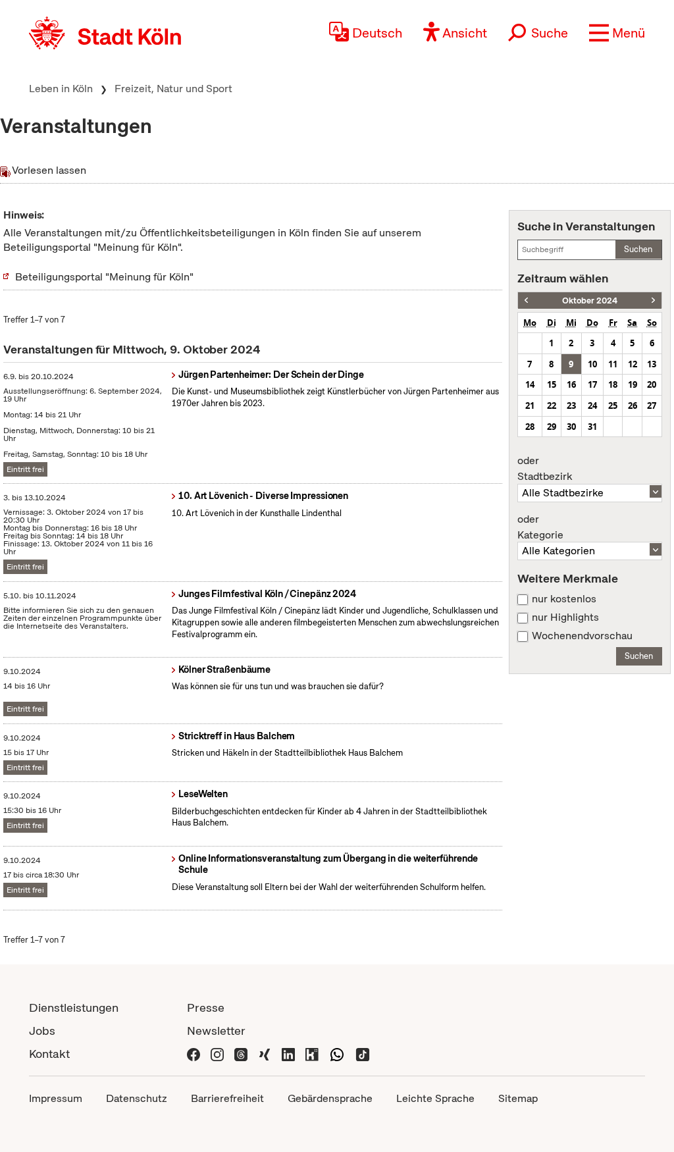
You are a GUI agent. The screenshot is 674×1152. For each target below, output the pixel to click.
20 (651, 384)
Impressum (55, 1098)
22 (551, 405)
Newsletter (216, 1030)
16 (571, 384)
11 (612, 364)
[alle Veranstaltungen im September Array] (526, 300)
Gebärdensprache (330, 1098)
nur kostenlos (564, 599)
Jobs (42, 1030)
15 (551, 384)
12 (632, 364)
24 (592, 405)
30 (571, 426)
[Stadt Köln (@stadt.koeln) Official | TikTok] (362, 1053)
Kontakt (49, 1053)
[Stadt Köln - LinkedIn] (288, 1053)
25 (612, 405)
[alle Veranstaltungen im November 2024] (653, 300)
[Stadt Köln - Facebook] (193, 1053)
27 (651, 405)
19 (632, 384)
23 (571, 405)
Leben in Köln (61, 88)
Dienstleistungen (73, 1007)
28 (529, 426)
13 (651, 364)
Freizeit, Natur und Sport (173, 88)
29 (551, 426)
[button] (617, 32)
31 (592, 426)
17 (592, 384)
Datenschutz (136, 1098)
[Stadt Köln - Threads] (240, 1053)
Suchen (638, 249)
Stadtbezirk (544, 468)
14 (529, 384)
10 (592, 364)
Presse (205, 1007)
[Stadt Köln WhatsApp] (337, 1053)
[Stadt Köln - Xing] (264, 1053)
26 (632, 405)
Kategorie (540, 527)
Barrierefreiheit (227, 1098)
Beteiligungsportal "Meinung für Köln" (104, 277)
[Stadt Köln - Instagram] (217, 1053)
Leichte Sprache (435, 1098)
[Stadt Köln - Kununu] (312, 1053)
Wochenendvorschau (582, 636)
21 (529, 405)
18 (612, 384)
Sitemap (518, 1098)
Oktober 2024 (589, 300)
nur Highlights (565, 617)
